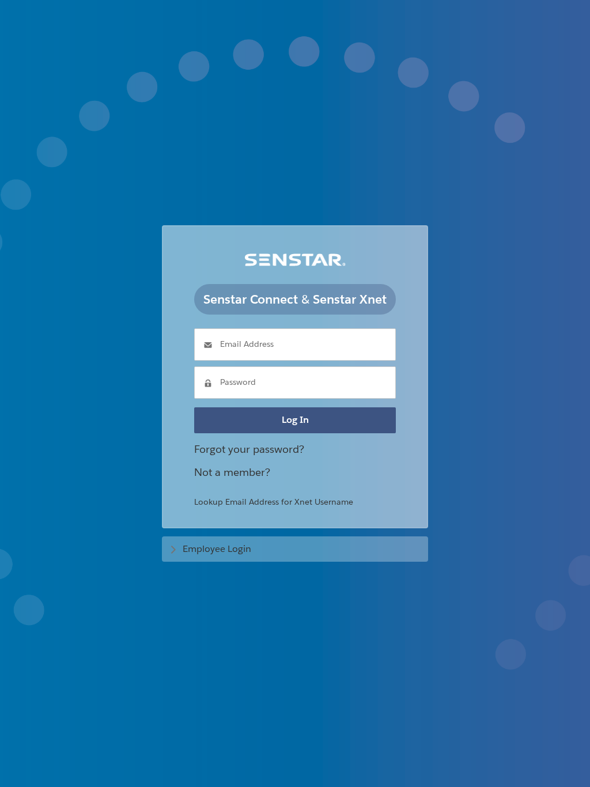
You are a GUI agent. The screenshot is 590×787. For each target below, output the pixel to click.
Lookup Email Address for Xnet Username (273, 502)
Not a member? (232, 472)
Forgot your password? (249, 449)
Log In (295, 420)
